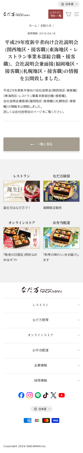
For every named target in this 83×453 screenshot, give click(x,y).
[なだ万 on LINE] (38, 397)
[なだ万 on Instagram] (30, 397)
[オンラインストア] (21, 238)
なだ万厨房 (40, 319)
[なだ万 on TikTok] (45, 397)
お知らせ (45, 25)
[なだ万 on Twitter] (53, 397)
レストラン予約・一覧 (55, 14)
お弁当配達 (40, 350)
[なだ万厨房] (61, 191)
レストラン (40, 304)
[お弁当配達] (61, 238)
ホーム (33, 25)
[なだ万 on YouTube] (62, 396)
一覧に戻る (44, 144)
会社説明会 (22, 111)
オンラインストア (40, 335)
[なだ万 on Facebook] (21, 397)
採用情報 (32, 33)
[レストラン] (21, 191)
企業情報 (40, 365)
